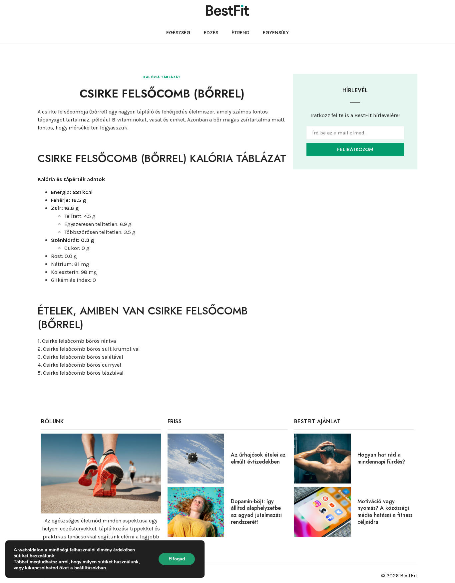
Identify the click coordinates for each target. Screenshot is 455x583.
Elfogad (177, 559)
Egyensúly (276, 32)
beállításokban (90, 568)
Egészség (178, 32)
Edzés (211, 32)
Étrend (240, 32)
